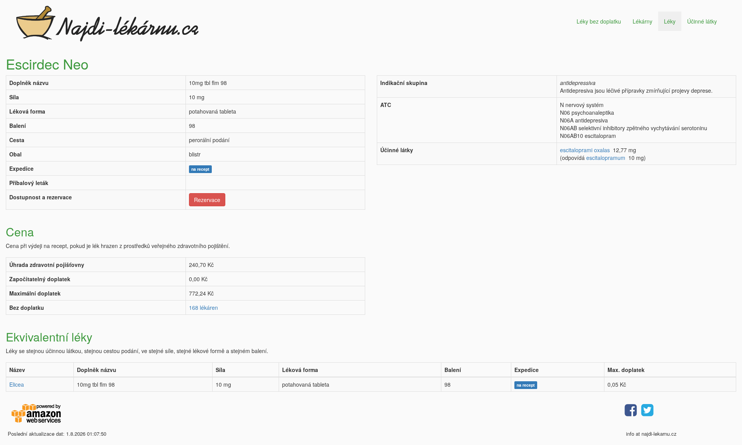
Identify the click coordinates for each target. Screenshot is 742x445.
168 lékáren (203, 307)
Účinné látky (702, 21)
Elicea (16, 384)
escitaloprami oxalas (585, 150)
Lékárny (642, 21)
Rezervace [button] (207, 200)
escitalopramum (605, 157)
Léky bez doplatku (599, 21)
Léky (670, 21)
